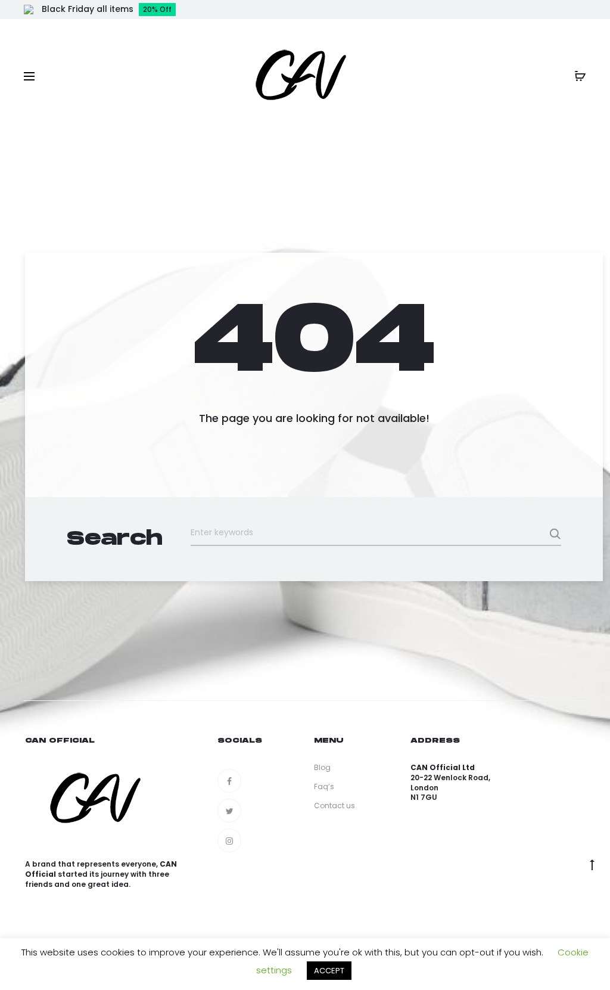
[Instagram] (229, 840)
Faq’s (324, 786)
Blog (322, 767)
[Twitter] (229, 811)
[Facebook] (229, 781)
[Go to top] (592, 865)
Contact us (334, 805)
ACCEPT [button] (329, 970)
